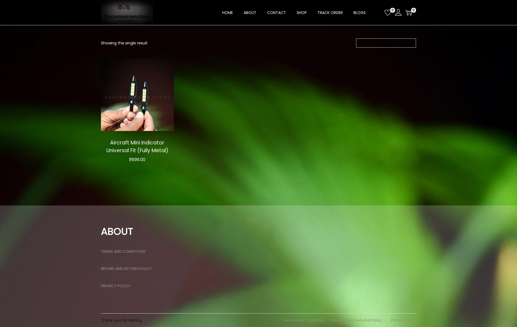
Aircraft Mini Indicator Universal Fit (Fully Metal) (137, 146)
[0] (388, 12)
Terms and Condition (303, 320)
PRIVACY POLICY (116, 286)
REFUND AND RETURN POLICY (126, 268)
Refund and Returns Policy (357, 320)
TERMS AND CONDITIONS (123, 251)
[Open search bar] (378, 12)
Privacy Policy (403, 320)
